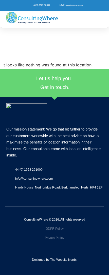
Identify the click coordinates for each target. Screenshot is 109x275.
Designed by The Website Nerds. (54, 260)
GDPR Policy (55, 228)
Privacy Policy (54, 238)
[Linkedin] (59, 251)
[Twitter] (50, 251)
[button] (100, 19)
